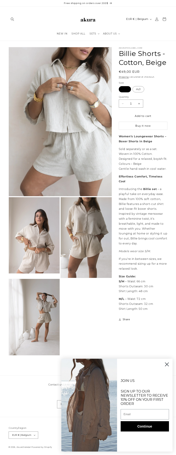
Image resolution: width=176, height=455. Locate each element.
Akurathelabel (23, 447)
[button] (12, 19)
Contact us (55, 384)
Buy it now (143, 125)
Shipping (124, 77)
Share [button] (126, 319)
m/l (138, 89)
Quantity (124, 96)
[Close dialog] (167, 364)
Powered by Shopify (41, 447)
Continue (144, 426)
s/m (124, 89)
